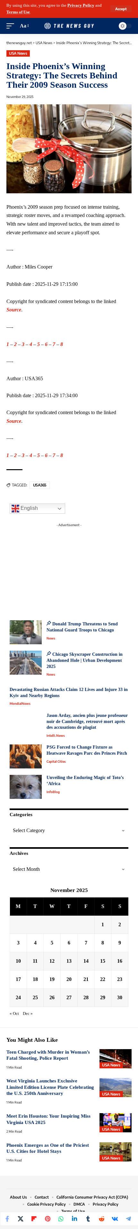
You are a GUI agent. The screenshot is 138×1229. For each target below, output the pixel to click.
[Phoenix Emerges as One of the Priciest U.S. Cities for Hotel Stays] (115, 1151)
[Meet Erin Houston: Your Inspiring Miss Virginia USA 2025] (115, 1122)
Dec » (28, 1013)
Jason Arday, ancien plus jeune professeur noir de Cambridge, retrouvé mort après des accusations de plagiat (87, 721)
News (51, 638)
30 (119, 997)
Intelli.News (56, 735)
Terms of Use (18, 12)
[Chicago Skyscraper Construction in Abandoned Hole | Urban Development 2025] (26, 663)
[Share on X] (20, 1218)
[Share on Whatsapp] (61, 1218)
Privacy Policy (80, 5)
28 (86, 997)
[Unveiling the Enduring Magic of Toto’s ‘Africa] (26, 787)
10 (18, 961)
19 (52, 979)
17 (18, 979)
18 (35, 979)
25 (35, 997)
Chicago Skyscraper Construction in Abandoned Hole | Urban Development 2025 (85, 660)
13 (69, 961)
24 (18, 997)
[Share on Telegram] (128, 1218)
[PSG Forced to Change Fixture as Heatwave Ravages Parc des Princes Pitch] (26, 756)
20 (69, 979)
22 (102, 979)
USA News (18, 53)
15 (102, 961)
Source (13, 309)
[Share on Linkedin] (74, 1218)
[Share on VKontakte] (115, 1218)
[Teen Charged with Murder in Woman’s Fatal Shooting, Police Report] (115, 1058)
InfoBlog (53, 792)
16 (119, 961)
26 (52, 997)
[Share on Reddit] (101, 1218)
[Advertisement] (69, 570)
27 (69, 997)
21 (86, 979)
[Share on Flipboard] (34, 1218)
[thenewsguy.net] (69, 26)
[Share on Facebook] (7, 1218)
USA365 (39, 485)
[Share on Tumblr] (88, 1218)
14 (86, 961)
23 (119, 979)
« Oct (14, 1013)
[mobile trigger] (11, 26)
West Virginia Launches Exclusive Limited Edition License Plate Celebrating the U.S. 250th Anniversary (50, 1087)
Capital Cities (56, 761)
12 (52, 961)
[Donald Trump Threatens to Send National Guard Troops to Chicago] (26, 632)
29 (102, 997)
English (28, 508)
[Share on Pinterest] (47, 1218)
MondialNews (20, 703)
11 (35, 961)
